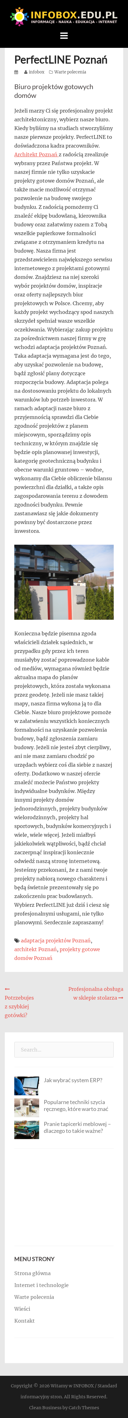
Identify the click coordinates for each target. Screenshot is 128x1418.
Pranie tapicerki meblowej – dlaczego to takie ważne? (77, 1127)
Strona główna (32, 1273)
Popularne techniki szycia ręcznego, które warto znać (76, 1105)
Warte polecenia (70, 72)
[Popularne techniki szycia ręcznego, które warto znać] (26, 1107)
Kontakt (24, 1321)
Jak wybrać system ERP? (73, 1080)
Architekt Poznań (36, 154)
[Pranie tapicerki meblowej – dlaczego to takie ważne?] (26, 1129)
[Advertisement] (64, 1197)
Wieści (22, 1309)
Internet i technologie (41, 1285)
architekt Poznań (35, 949)
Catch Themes (84, 1407)
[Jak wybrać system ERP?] (26, 1085)
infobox (36, 72)
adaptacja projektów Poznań (56, 940)
